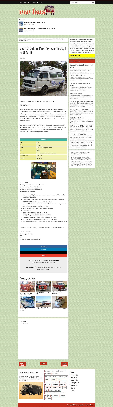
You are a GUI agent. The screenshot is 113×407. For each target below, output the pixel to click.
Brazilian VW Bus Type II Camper (35, 22)
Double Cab (56, 382)
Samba (51, 390)
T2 (45, 395)
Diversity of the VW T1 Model (28, 373)
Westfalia (62, 395)
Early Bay (47, 384)
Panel (46, 387)
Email (44, 255)
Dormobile (48, 382)
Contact (73, 391)
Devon (58, 379)
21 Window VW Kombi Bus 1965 (78, 134)
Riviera (55, 387)
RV (51, 387)
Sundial (56, 393)
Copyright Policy (75, 383)
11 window (48, 371)
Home (21, 2)
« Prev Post (22, 364)
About (72, 372)
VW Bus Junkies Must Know (77, 118)
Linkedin (43, 249)
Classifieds (35, 2)
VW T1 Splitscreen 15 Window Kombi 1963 (81, 126)
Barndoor (60, 376)
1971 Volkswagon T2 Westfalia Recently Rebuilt (39, 28)
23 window (55, 373)
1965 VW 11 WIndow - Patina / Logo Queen (81, 142)
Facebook (44, 246)
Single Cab (57, 390)
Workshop (48, 398)
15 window (62, 371)
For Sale (42, 39)
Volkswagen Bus (80, 405)
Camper (37, 39)
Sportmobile (48, 393)
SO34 (64, 387)
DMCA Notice (74, 385)
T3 (50, 39)
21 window (48, 373)
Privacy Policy (74, 380)
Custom (53, 379)
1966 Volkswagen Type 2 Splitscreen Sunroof (81, 102)
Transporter (54, 395)
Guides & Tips (74, 375)
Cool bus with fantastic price (77, 75)
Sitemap (73, 388)
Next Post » (64, 364)
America (29, 39)
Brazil (33, 39)
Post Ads (27, 2)
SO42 (46, 390)
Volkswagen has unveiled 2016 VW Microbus (81, 110)
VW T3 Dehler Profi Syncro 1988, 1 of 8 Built (43, 50)
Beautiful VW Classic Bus (76, 94)
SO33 (60, 387)
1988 (24, 39)
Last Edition (55, 384)
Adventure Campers (50, 376)
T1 (66, 393)
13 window (55, 371)
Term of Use (74, 378)
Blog (41, 2)
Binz (66, 376)
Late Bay (62, 384)
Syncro (47, 39)
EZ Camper (63, 382)
